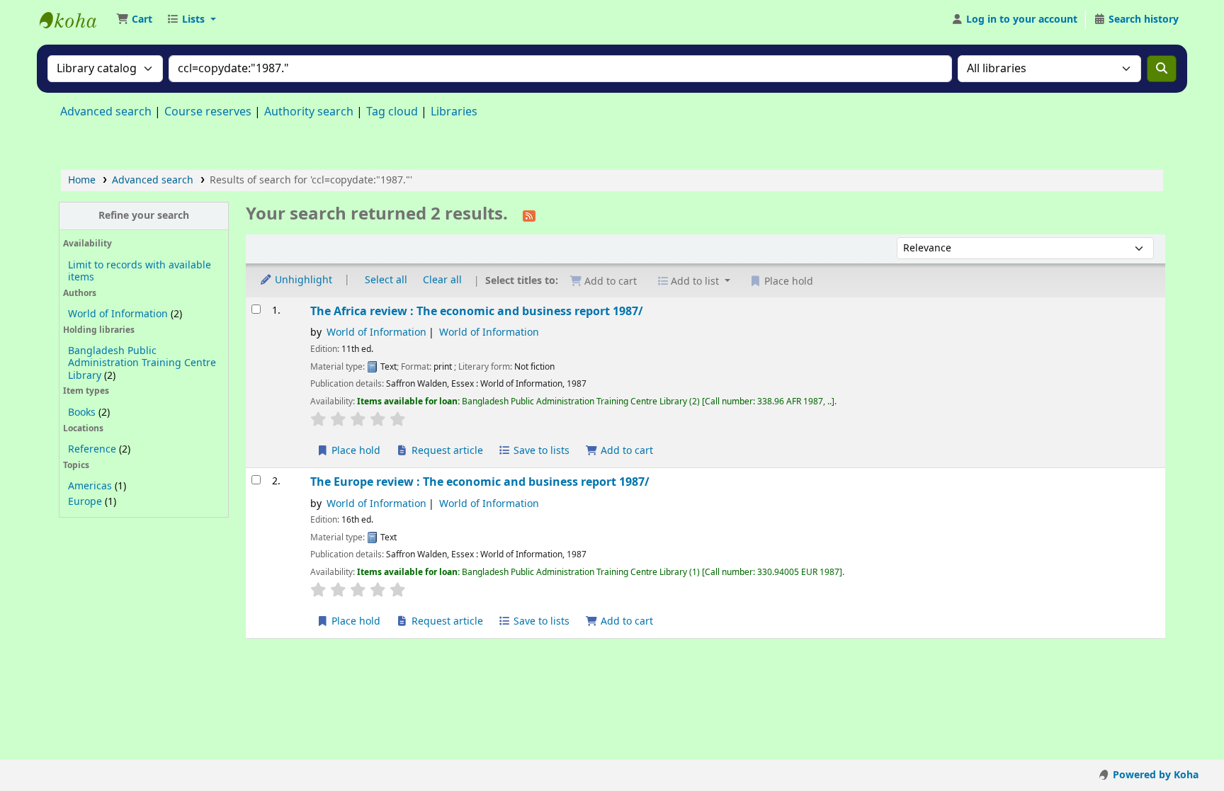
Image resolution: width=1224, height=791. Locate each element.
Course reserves (207, 111)
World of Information (118, 314)
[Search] (1162, 68)
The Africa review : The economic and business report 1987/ (476, 311)
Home (82, 180)
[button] (134, 19)
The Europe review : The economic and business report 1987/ (480, 482)
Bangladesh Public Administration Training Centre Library (142, 362)
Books (82, 412)
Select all (386, 280)
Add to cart (625, 450)
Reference (92, 449)
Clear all (442, 280)
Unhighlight (302, 280)
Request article (446, 450)
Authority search (308, 111)
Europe (85, 501)
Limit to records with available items (139, 271)
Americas (90, 486)
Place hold (354, 450)
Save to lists (540, 450)
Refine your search (143, 215)
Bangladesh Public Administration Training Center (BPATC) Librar (75, 20)
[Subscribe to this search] (529, 215)
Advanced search (106, 111)
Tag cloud (392, 111)
